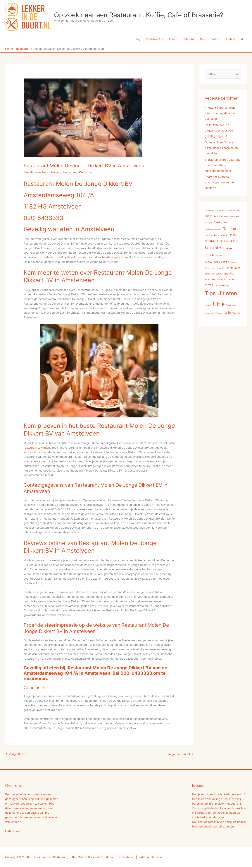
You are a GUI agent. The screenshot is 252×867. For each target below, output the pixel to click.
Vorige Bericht (16, 754)
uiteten (208, 305)
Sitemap (109, 857)
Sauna (218, 273)
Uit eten (227, 293)
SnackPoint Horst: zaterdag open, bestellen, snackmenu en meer (222, 165)
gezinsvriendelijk (213, 229)
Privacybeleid (126, 857)
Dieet (209, 216)
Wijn (228, 313)
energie (208, 222)
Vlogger (219, 313)
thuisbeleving (222, 285)
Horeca (209, 235)
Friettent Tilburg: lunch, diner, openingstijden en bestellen (221, 113)
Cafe (203, 39)
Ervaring (217, 222)
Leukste (213, 247)
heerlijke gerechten (115, 257)
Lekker (235, 240)
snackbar (229, 273)
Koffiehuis (210, 240)
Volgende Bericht (180, 754)
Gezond (229, 228)
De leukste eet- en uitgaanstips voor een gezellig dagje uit (219, 130)
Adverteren (210, 210)
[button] (242, 39)
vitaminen (209, 313)
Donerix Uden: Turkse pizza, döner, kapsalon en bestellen (221, 148)
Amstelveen (33, 172)
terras (209, 285)
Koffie (215, 39)
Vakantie (231, 305)
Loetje (227, 248)
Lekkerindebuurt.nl (150, 857)
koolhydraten (223, 241)
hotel (217, 235)
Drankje (218, 216)
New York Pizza (217, 262)
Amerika (220, 210)
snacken (210, 279)
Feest (226, 222)
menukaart (221, 255)
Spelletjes (221, 279)
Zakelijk (236, 313)
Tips (210, 293)
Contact (230, 39)
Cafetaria (188, 39)
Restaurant (153, 39)
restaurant (233, 268)
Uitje (219, 304)
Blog (137, 39)
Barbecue (230, 210)
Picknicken (210, 268)
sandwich (209, 274)
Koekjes (225, 235)
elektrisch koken (231, 216)
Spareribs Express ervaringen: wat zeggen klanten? (220, 182)
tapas (230, 279)
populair (221, 268)
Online (234, 262)
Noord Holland (51, 172)
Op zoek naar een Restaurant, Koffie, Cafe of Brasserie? (138, 15)
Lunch (173, 39)
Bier (238, 210)
